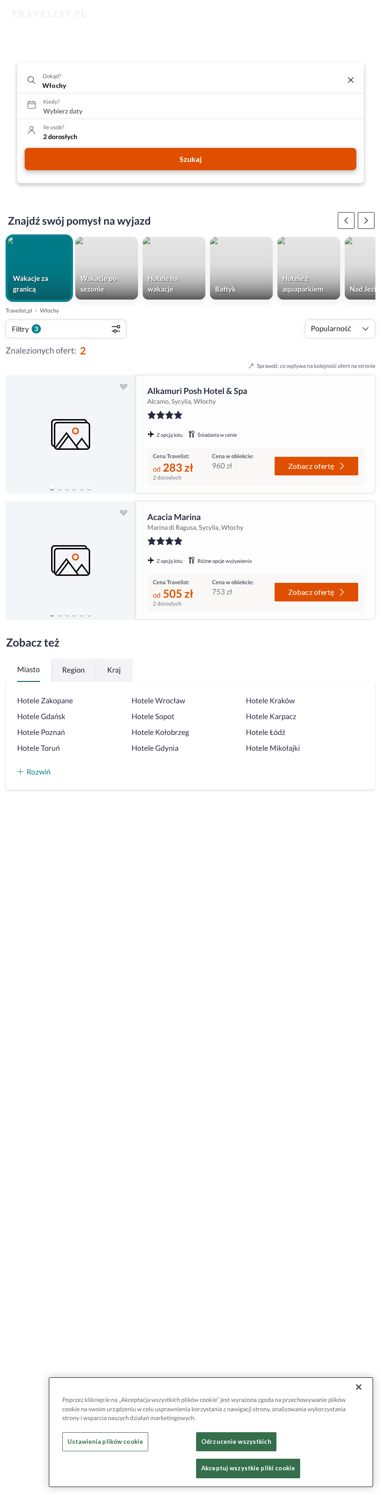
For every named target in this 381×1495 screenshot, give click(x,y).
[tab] (52, 488)
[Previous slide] (16, 434)
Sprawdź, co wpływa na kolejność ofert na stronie (316, 365)
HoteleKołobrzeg (160, 732)
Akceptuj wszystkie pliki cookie (248, 1468)
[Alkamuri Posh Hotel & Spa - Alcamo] (71, 434)
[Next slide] (124, 434)
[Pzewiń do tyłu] (366, 220)
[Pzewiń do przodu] (346, 220)
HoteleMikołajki (273, 748)
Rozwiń (38, 771)
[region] (71, 434)
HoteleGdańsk (41, 716)
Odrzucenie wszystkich (236, 1441)
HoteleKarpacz (271, 716)
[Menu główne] (365, 14)
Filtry (25, 328)
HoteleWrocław (158, 700)
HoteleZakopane (45, 700)
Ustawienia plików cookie (105, 1441)
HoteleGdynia (154, 748)
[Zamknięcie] (358, 1387)
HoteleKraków (270, 700)
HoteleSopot (152, 716)
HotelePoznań (41, 732)
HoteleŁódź (265, 732)
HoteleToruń (38, 748)
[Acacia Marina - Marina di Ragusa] (71, 560)
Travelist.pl (19, 310)
